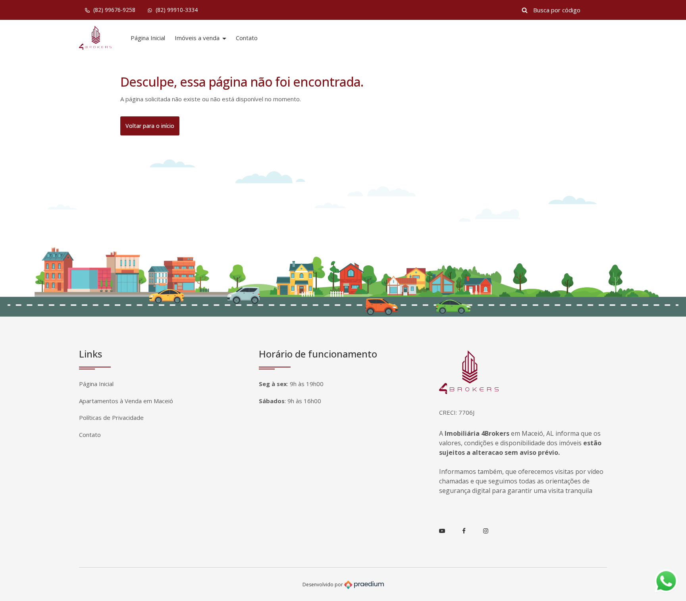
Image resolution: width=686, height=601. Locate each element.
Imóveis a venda (198, 38)
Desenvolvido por (323, 584)
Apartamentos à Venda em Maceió (126, 401)
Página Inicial (148, 38)
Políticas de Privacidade (111, 417)
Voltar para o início (149, 125)
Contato (247, 38)
